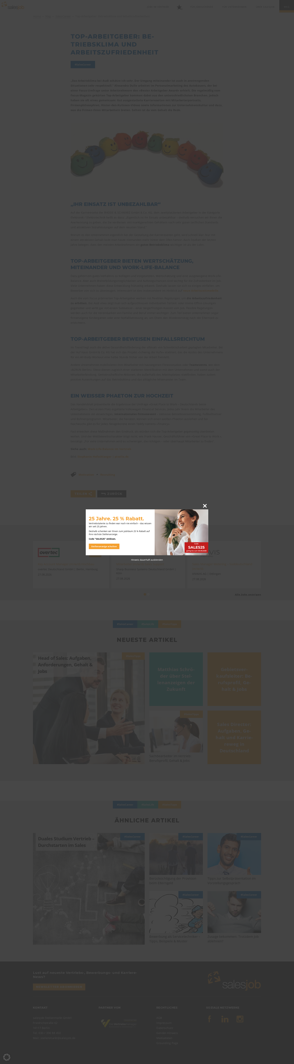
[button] (6, 1057)
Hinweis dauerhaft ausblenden (147, 559)
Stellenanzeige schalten (104, 546)
